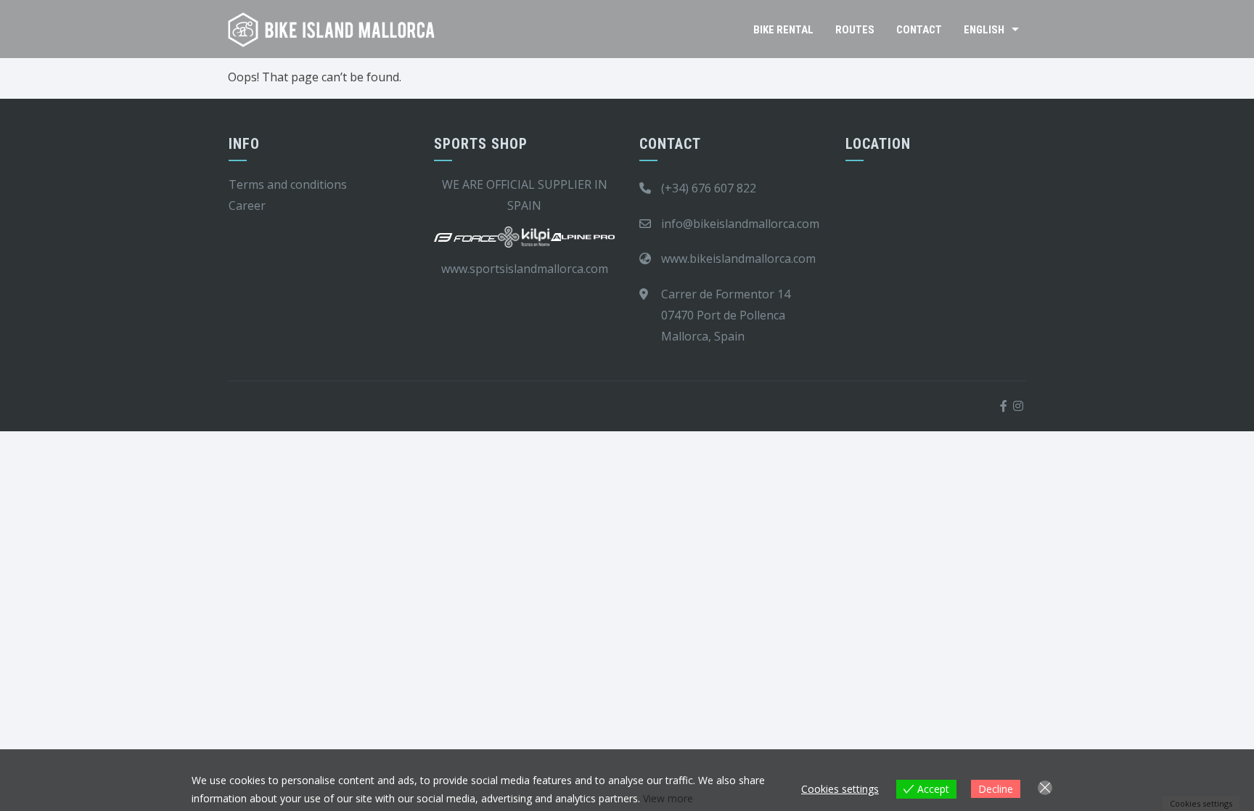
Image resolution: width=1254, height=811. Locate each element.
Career (247, 205)
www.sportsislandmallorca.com (524, 269)
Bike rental (783, 29)
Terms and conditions (288, 184)
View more (668, 798)
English (984, 29)
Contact (919, 29)
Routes (854, 29)
